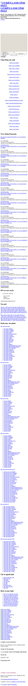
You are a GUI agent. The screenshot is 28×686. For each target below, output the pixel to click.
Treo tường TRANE (8, 358)
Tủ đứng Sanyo (7, 460)
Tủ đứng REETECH (8, 457)
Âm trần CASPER (7, 367)
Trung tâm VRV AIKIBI (9, 541)
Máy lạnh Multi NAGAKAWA (10, 524)
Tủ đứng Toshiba (7, 464)
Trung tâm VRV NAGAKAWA (10, 559)
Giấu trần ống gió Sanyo (9, 495)
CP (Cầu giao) (6, 581)
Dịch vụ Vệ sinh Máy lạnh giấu (10, 594)
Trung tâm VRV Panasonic (9, 561)
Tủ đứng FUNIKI (7, 442)
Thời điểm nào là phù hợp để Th (10, 599)
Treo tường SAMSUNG (9, 352)
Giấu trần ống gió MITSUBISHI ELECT (12, 487)
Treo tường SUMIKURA (9, 356)
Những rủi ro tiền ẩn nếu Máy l (10, 596)
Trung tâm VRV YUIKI (8, 571)
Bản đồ (11, 28)
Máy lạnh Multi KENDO (9, 518)
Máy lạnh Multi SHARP (9, 531)
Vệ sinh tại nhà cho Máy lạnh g (10, 603)
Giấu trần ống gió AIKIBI (9, 471)
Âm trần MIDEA (7, 380)
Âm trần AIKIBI (7, 365)
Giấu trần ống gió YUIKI (9, 501)
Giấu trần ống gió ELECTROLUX (11, 477)
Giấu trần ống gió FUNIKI (9, 478)
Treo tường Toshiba (7, 357)
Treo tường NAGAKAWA (9, 348)
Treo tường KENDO (8, 341)
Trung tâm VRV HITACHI (9, 551)
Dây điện (5, 582)
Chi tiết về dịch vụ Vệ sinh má (10, 600)
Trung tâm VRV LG (8, 554)
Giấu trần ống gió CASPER (9, 474)
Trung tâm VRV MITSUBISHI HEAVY (12, 558)
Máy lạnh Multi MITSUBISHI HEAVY (12, 523)
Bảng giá (4, 670)
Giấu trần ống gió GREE (9, 481)
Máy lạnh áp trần (4, 398)
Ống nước (5, 587)
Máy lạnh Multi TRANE (9, 535)
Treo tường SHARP (8, 354)
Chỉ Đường (14, 684)
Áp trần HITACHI (7, 411)
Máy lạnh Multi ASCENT (9, 508)
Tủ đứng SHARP (7, 461)
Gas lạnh (5, 584)
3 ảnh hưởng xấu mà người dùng (10, 598)
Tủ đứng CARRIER (8, 437)
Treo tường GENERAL (8, 336)
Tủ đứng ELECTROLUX (9, 441)
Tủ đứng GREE (7, 444)
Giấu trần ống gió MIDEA (9, 486)
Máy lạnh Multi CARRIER (9, 509)
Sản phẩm (15, 22)
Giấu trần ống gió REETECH (10, 492)
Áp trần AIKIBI (7, 401)
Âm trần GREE (7, 374)
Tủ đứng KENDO (7, 448)
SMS (9, 684)
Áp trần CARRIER (7, 402)
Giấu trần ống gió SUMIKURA (10, 497)
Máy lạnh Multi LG (7, 519)
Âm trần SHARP (7, 391)
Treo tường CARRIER (8, 330)
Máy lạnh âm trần (5, 362)
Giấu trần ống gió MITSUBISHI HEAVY (13, 488)
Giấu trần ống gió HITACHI (9, 482)
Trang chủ (5, 22)
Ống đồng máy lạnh (7, 586)
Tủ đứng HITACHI (7, 447)
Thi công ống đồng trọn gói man (10, 595)
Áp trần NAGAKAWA (8, 419)
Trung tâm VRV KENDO (9, 553)
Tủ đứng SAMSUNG (8, 459)
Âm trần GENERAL (8, 372)
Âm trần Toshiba (7, 393)
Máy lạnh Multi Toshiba (8, 534)
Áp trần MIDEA (7, 415)
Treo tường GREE (7, 338)
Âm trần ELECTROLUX (9, 370)
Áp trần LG (6, 414)
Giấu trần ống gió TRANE (9, 500)
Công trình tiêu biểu (16, 25)
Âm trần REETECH (8, 387)
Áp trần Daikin (6, 405)
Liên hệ (4, 28)
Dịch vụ (23, 22)
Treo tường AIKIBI (7, 328)
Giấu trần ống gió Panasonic (9, 491)
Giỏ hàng (3, 19)
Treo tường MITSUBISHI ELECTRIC (12, 345)
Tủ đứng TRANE (7, 465)
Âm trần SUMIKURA (8, 392)
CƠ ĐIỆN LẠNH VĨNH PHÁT (18, 681)
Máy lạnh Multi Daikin (8, 510)
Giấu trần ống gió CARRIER (10, 473)
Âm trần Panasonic (7, 385)
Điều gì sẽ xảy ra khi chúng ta (10, 605)
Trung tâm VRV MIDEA (9, 555)
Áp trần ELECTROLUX (9, 406)
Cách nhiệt (5, 580)
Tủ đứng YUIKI (7, 467)
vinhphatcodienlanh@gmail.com (10, 679)
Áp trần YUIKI (6, 430)
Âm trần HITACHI (7, 376)
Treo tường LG (6, 343)
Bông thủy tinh (6, 578)
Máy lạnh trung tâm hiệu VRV (7, 539)
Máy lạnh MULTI (5, 504)
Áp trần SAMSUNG (8, 423)
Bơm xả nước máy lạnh (8, 577)
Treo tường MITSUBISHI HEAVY (11, 347)
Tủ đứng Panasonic (7, 456)
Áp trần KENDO (7, 412)
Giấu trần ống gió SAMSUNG (10, 494)
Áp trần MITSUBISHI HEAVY (10, 418)
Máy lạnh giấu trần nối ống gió (8, 469)
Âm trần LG (6, 379)
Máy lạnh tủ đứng (5, 433)
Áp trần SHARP (7, 425)
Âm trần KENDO (7, 378)
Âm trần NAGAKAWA (8, 384)
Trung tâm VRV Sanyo (8, 564)
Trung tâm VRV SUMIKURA (10, 567)
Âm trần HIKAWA (7, 375)
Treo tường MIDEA (8, 344)
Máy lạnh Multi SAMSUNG (10, 528)
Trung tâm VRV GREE (8, 550)
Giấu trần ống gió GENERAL (10, 479)
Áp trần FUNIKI (7, 407)
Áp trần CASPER (7, 403)
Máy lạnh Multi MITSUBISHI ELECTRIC (13, 522)
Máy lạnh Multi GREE (8, 515)
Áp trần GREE (6, 410)
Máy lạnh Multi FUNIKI (9, 513)
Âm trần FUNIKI (7, 371)
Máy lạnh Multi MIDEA (9, 521)
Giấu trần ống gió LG (8, 484)
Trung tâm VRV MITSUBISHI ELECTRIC (13, 557)
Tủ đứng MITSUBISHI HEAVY (11, 454)
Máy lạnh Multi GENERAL (9, 514)
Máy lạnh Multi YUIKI (8, 536)
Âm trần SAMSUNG (8, 388)
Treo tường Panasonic (8, 349)
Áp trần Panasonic (7, 420)
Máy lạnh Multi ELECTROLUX (11, 511)
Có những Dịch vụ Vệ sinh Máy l (11, 601)
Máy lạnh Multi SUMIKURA (10, 532)
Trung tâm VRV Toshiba (9, 568)
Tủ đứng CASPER (7, 438)
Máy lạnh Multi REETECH (9, 527)
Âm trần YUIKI (7, 396)
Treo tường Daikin (7, 332)
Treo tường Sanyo (7, 353)
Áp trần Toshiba (7, 428)
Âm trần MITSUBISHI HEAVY (10, 383)
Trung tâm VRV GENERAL (10, 549)
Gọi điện (4, 684)
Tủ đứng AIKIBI (7, 435)
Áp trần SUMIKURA (8, 427)
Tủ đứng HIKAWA (7, 446)
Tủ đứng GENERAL (8, 443)
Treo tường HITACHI (8, 340)
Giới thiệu (5, 32)
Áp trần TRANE (7, 429)
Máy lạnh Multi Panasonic (9, 526)
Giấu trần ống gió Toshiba (9, 499)
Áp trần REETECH (7, 421)
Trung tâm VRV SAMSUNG (10, 563)
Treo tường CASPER (8, 331)
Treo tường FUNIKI (8, 335)
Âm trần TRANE (7, 394)
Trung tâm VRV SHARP (9, 566)
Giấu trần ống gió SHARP (9, 496)
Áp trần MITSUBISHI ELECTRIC (11, 416)
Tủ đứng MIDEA (7, 451)
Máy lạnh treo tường (5, 326)
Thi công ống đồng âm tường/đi (10, 604)
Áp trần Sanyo (6, 424)
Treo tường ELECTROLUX (10, 334)
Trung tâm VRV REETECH (9, 562)
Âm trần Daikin (7, 368)
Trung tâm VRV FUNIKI (9, 548)
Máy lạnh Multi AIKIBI (8, 506)
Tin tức (4, 25)
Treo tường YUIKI (7, 360)
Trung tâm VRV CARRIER (9, 544)
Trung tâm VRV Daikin (8, 545)
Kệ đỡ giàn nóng (7, 585)
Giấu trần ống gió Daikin (9, 475)
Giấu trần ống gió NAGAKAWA (11, 490)
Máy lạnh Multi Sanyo (8, 530)
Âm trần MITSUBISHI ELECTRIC (11, 381)
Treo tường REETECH (8, 351)
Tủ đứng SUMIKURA (8, 463)
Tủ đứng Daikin (7, 439)
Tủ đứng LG (6, 450)
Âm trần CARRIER (8, 366)
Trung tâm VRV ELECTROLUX (11, 546)
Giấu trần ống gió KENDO (9, 483)
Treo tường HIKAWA (8, 339)
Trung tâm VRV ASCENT (9, 542)
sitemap (19, 28)
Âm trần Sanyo (6, 389)
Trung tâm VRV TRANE (9, 570)
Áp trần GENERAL (8, 408)
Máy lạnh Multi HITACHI (9, 517)
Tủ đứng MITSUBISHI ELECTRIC (11, 452)
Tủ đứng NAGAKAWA (9, 455)
